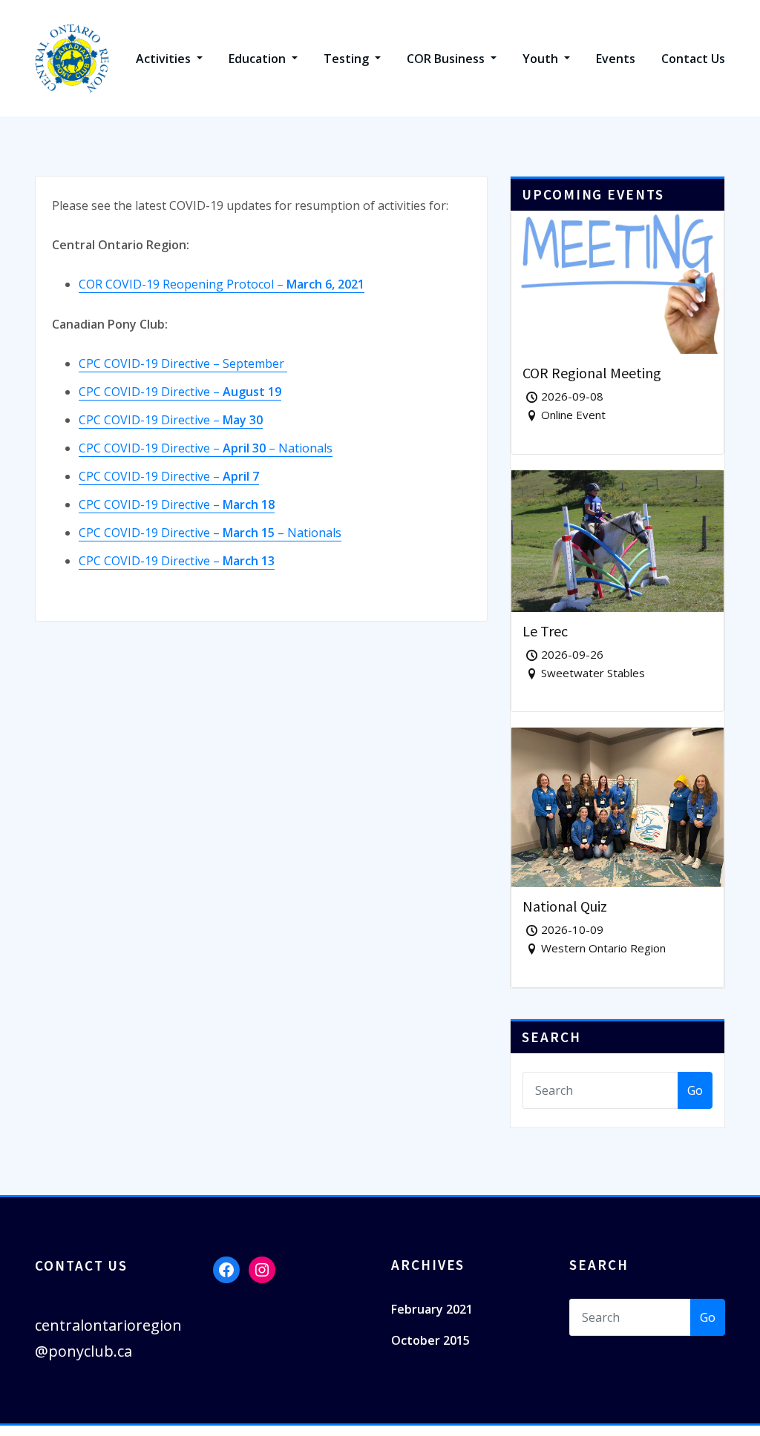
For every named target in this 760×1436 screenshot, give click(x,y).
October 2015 (430, 1340)
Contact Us (693, 58)
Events (615, 58)
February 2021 (432, 1309)
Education (259, 58)
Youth (541, 58)
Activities (165, 58)
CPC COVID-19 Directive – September (183, 363)
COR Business (447, 58)
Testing (348, 58)
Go (695, 1090)
